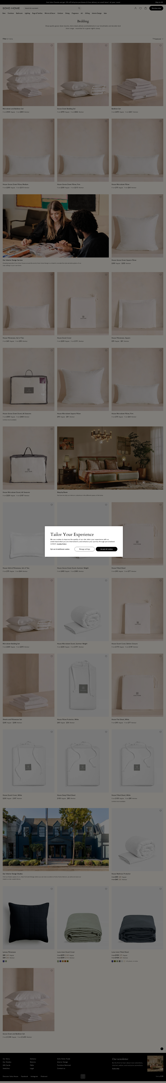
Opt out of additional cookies (59, 549)
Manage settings (84, 549)
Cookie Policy (62, 544)
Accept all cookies (107, 549)
